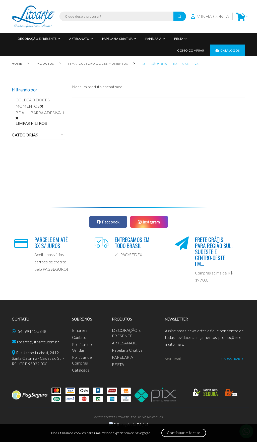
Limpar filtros (31, 123)
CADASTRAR (230, 358)
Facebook (110, 221)
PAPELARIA (153, 39)
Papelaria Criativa (117, 39)
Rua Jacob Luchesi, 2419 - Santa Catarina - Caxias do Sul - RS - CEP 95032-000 (38, 358)
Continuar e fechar (184, 432)
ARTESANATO (79, 39)
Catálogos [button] (230, 50)
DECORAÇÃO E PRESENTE (37, 39)
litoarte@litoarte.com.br (38, 341)
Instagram (151, 221)
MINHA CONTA (212, 16)
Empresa (80, 330)
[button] (240, 16)
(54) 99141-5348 (31, 331)
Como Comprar (190, 50)
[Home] (33, 16)
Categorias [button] (25, 135)
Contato (79, 337)
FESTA (178, 39)
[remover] (43, 106)
